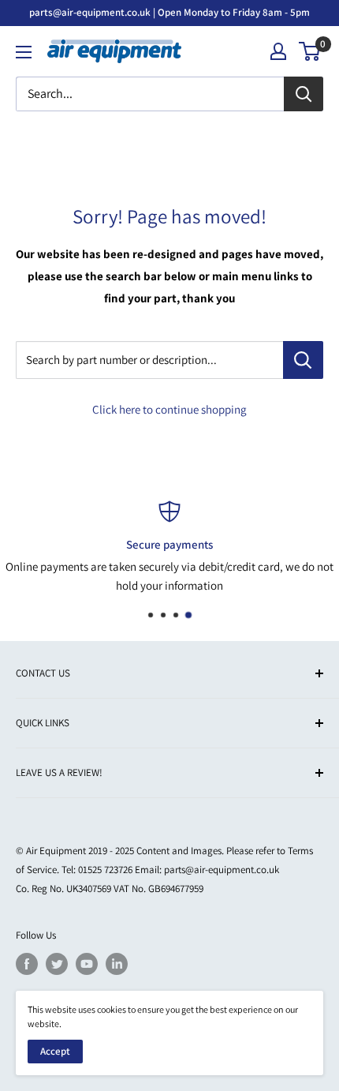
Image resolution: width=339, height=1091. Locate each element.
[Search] (303, 94)
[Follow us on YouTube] (87, 964)
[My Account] (278, 51)
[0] (310, 51)
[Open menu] (24, 52)
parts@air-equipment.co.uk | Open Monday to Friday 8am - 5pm (169, 12)
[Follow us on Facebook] (27, 964)
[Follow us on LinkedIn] (117, 964)
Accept (55, 1051)
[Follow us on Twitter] (57, 964)
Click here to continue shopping (169, 409)
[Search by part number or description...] (303, 360)
